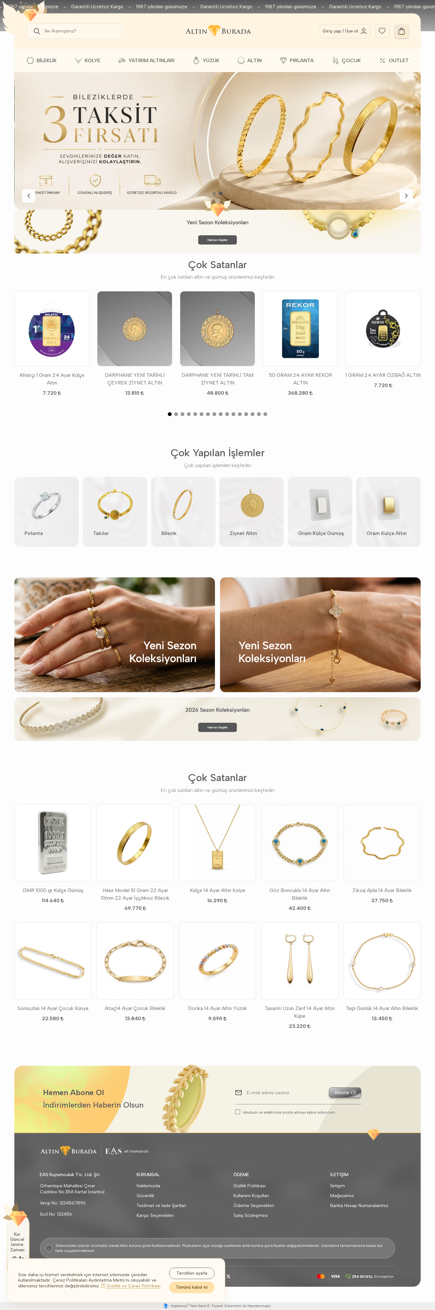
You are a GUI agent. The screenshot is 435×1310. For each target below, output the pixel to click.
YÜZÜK (211, 60)
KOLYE (92, 60)
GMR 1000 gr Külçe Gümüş (53, 890)
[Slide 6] (201, 414)
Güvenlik (145, 1195)
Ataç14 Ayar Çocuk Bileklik (135, 1008)
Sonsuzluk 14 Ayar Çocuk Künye (53, 1008)
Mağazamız (342, 1195)
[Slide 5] (195, 414)
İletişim (337, 1186)
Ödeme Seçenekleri (253, 1205)
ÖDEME (241, 1174)
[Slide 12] (240, 414)
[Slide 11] (233, 414)
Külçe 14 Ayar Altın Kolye (217, 890)
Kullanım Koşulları (251, 1195)
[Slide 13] (246, 414)
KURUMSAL (148, 1174)
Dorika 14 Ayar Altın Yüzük (217, 1008)
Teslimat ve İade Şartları (161, 1205)
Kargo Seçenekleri (155, 1215)
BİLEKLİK (47, 60)
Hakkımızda (148, 1186)
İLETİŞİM (339, 1174)
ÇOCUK (351, 60)
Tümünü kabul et (192, 1287)
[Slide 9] (221, 414)
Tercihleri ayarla (191, 1273)
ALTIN (254, 60)
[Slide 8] (214, 414)
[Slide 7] (208, 414)
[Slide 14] (252, 414)
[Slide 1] (214, 193)
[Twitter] (228, 1276)
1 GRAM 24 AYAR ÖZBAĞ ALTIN (383, 375)
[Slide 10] (227, 414)
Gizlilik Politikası (249, 1186)
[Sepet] (402, 31)
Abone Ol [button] (345, 1092)
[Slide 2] (221, 193)
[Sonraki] (406, 195)
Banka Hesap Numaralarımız (359, 1205)
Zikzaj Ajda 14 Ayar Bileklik (382, 890)
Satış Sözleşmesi (250, 1215)
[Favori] (382, 30)
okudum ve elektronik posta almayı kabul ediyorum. (289, 1112)
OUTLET (399, 60)
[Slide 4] (189, 414)
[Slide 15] (259, 414)
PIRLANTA (302, 60)
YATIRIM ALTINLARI (151, 60)
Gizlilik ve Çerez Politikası (132, 1286)
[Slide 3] (182, 414)
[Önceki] (28, 195)
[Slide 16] (265, 414)
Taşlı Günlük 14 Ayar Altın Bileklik (382, 1008)
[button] (36, 31)
